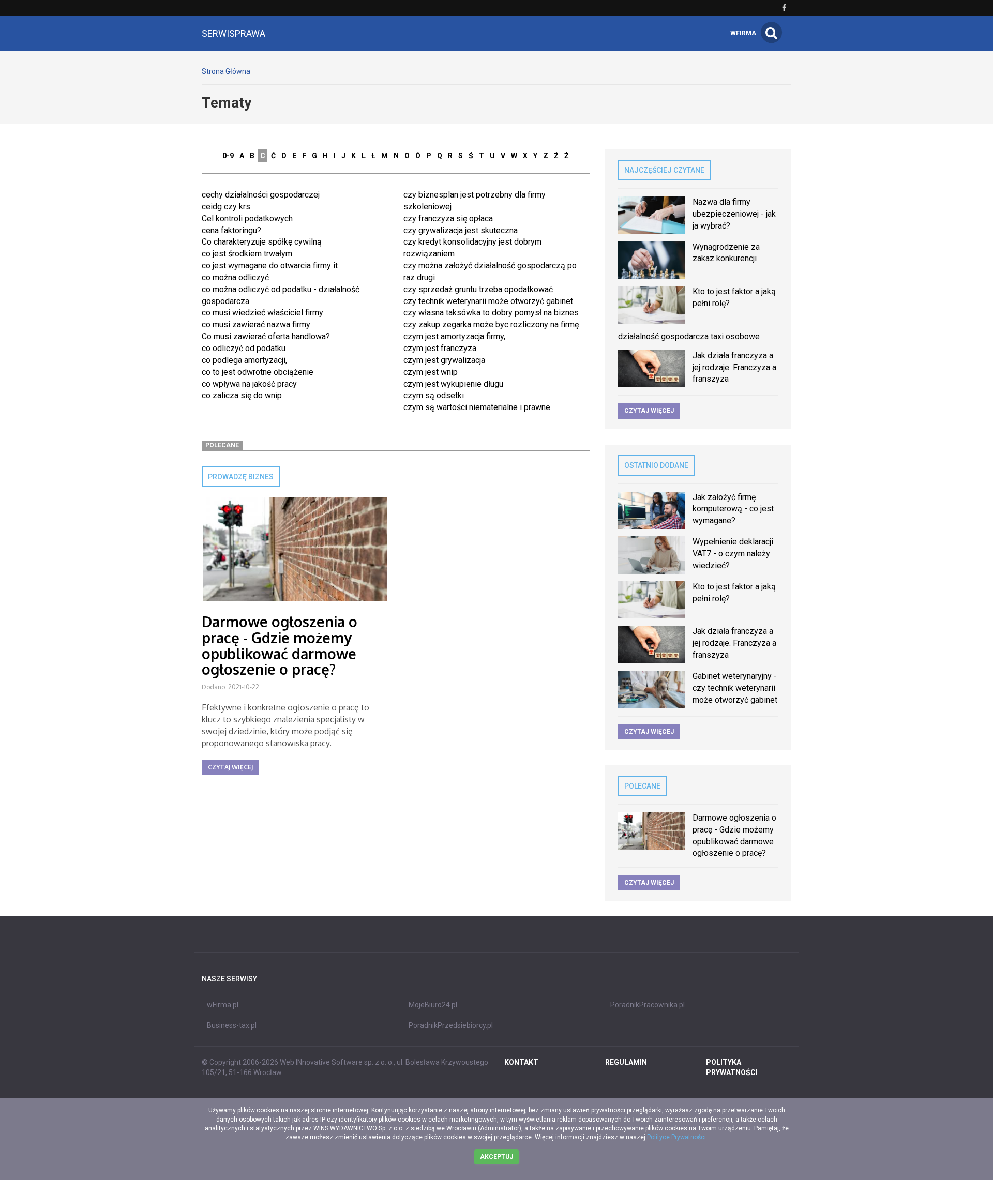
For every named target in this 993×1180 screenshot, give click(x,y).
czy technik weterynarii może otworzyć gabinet (488, 301)
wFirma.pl (222, 1005)
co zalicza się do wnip (242, 395)
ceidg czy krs (226, 206)
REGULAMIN (626, 1062)
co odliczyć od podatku (243, 348)
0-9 (228, 156)
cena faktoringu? (231, 230)
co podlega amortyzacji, (244, 360)
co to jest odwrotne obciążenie (257, 372)
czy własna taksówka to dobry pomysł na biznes (491, 312)
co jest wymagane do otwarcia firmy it (270, 265)
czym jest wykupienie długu (453, 384)
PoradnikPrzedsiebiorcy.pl (451, 1025)
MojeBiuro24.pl (433, 1005)
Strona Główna (226, 71)
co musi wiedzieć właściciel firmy (262, 312)
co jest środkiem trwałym (247, 254)
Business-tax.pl (232, 1025)
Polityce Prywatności (676, 1137)
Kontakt (521, 1062)
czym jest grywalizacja (444, 360)
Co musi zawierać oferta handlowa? (266, 336)
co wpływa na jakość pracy (249, 384)
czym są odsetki (433, 395)
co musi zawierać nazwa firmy (256, 324)
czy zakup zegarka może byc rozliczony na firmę (491, 324)
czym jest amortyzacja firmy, (454, 336)
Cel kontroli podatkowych (247, 218)
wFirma (743, 33)
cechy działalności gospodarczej (261, 195)
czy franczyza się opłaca (448, 218)
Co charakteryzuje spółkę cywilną (262, 242)
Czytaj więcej (230, 767)
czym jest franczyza (439, 348)
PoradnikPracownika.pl (647, 1005)
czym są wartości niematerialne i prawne (476, 407)
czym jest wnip (430, 372)
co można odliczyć (235, 277)
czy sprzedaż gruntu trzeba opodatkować (478, 289)
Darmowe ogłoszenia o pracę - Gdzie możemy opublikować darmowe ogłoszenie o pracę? (279, 645)
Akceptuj (496, 1156)
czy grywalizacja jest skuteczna (460, 230)
